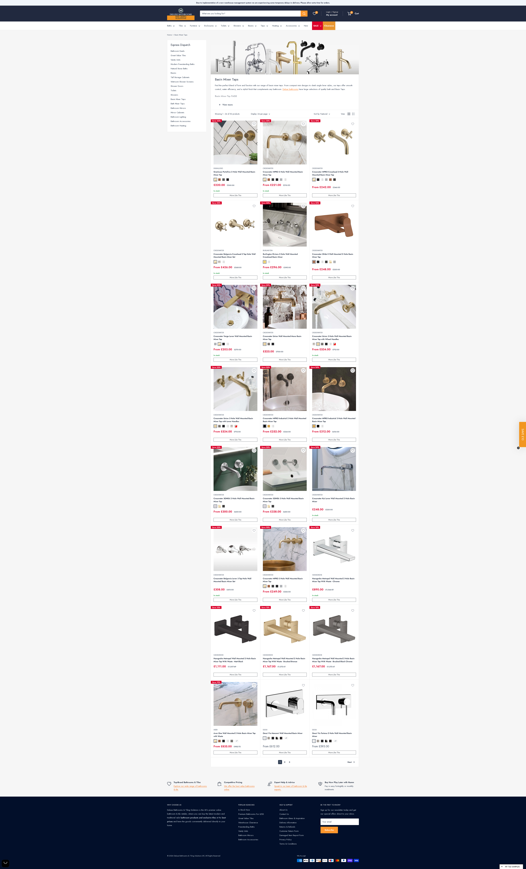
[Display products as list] (353, 114)
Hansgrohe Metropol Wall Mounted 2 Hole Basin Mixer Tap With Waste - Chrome (333, 580)
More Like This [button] (235, 195)
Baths (169, 25)
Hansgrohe (317, 575)
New (306, 25)
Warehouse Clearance (248, 822)
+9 (286, 738)
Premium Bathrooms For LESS (251, 814)
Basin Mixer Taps (181, 35)
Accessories (291, 25)
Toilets (223, 25)
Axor (216, 730)
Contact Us (284, 814)
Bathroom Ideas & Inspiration (292, 818)
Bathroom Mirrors (178, 108)
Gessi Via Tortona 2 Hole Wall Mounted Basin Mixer (332, 735)
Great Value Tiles (178, 55)
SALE (315, 25)
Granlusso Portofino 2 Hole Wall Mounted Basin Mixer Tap (234, 173)
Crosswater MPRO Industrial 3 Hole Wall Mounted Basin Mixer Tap (333, 420)
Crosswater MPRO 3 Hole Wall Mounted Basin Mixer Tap (283, 580)
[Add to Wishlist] (254, 124)
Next (350, 762)
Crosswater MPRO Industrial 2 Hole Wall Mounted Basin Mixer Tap (284, 420)
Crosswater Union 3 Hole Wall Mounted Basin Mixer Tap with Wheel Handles (332, 338)
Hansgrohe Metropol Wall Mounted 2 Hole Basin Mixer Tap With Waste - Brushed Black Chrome (333, 660)
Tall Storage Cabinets (180, 77)
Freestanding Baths (246, 826)
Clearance (329, 25)
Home (169, 35)
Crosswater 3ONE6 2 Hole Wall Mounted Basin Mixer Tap (234, 500)
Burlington (268, 250)
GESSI (265, 730)
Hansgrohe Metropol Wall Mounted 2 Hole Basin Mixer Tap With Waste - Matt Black (235, 660)
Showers (237, 25)
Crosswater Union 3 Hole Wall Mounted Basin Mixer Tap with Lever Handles (233, 420)
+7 (237, 741)
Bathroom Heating (178, 125)
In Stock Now (244, 809)
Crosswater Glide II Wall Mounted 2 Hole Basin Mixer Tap (332, 255)
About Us (283, 809)
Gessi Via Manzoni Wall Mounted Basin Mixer (282, 733)
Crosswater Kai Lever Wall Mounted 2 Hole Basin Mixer (333, 500)
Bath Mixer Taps (178, 103)
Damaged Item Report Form (291, 835)
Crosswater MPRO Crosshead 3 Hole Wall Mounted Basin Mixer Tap (330, 173)
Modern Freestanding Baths (183, 64)
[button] (522, 434)
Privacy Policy (285, 839)
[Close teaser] (518, 448)
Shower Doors (177, 86)
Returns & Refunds (287, 826)
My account (332, 14)
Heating (275, 25)
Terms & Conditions (288, 843)
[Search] (304, 14)
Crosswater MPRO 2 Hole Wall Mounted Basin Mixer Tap (283, 173)
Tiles (181, 25)
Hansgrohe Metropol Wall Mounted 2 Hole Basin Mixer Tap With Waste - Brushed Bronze (284, 660)
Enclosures (209, 25)
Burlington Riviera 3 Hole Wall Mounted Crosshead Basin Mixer (280, 255)
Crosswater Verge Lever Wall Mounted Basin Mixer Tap (233, 338)
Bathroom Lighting (178, 116)
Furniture (193, 25)
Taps (263, 25)
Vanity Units (175, 59)
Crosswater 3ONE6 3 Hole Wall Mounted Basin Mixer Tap (283, 500)
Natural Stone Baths (179, 68)
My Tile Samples (512, 866)
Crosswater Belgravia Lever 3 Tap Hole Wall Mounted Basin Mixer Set (232, 580)
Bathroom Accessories (181, 121)
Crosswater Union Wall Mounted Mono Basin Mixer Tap (282, 338)
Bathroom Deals (178, 51)
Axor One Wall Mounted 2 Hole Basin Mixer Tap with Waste (234, 735)
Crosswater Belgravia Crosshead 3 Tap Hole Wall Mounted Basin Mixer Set (235, 255)
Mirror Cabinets (177, 112)
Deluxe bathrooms (290, 89)
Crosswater (268, 168)
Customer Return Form (289, 831)
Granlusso (218, 168)
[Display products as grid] (349, 114)
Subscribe (329, 829)
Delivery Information (288, 822)
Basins (251, 25)
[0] (314, 13)
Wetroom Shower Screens (182, 81)
